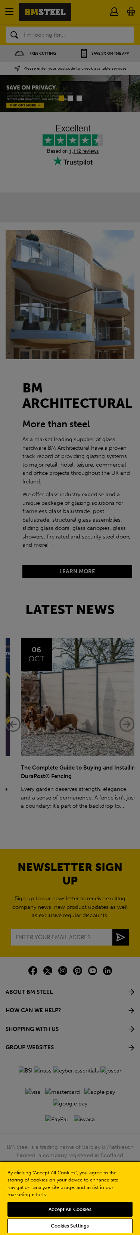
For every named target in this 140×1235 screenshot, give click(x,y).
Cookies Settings (70, 1226)
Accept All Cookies (70, 1209)
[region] (70, 1198)
